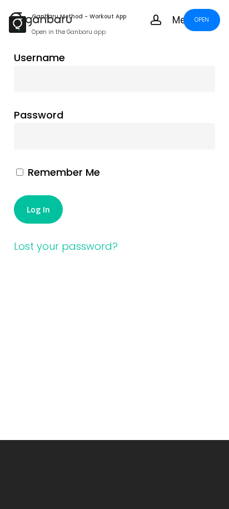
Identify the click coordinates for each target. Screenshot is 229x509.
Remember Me (62, 172)
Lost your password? (66, 246)
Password (38, 115)
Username (39, 58)
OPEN (202, 20)
